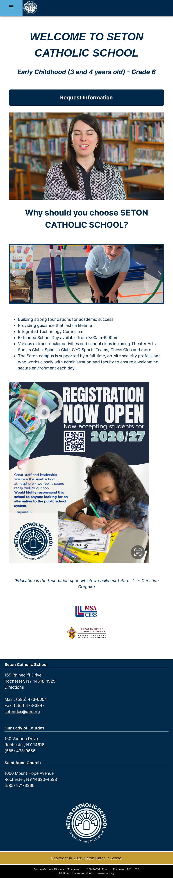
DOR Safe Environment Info (76, 873)
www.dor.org (106, 873)
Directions (14, 687)
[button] (13, 273)
